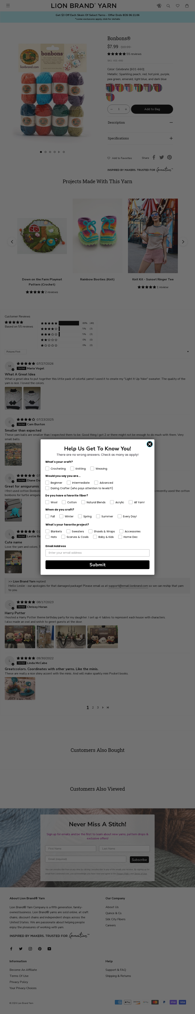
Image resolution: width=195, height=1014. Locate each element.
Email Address (56, 546)
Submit (98, 565)
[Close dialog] (150, 444)
